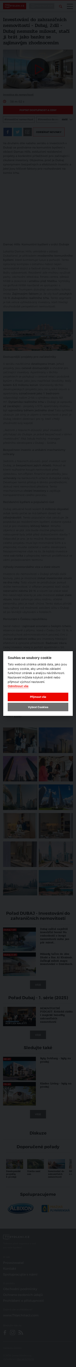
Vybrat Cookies (38, 706)
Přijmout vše (38, 696)
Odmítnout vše (18, 686)
